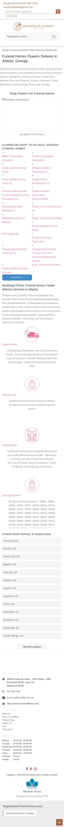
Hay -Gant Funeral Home (46, 265)
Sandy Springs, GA (13, 635)
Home (5, 50)
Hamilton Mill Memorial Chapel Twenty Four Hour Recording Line (15, 195)
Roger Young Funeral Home (47, 218)
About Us (6, 714)
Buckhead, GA (10, 620)
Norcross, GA (10, 572)
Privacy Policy (8, 720)
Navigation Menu (17, 36)
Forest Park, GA (11, 556)
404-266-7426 (29, 3)
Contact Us (7, 723)
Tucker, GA (9, 604)
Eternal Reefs (40, 199)
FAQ (4, 726)
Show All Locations (32, 647)
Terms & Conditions (10, 717)
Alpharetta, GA (11, 612)
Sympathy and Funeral (32, 134)
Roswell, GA (9, 580)
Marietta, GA (9, 564)
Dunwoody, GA (11, 628)
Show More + (17, 277)
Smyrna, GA (9, 588)
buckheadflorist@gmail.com (18, 7)
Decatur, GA (9, 548)
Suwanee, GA (10, 596)
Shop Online (7, 729)
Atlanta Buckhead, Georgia (20, 813)
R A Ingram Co (11, 234)
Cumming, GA (10, 541)
